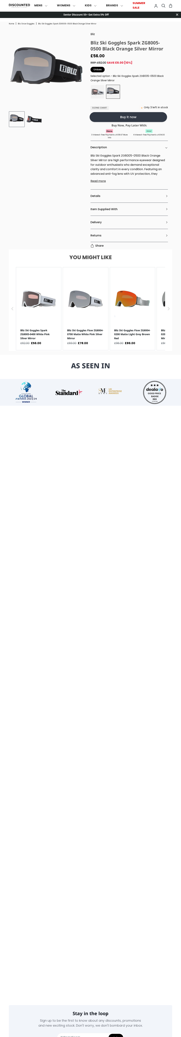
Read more (98, 181)
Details (95, 196)
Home (11, 24)
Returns (95, 235)
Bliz (92, 34)
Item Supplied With (104, 209)
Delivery (96, 222)
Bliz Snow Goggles (26, 24)
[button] (12, 308)
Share (99, 246)
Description (98, 147)
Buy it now (128, 117)
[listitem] (38, 308)
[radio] (97, 92)
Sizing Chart (99, 108)
